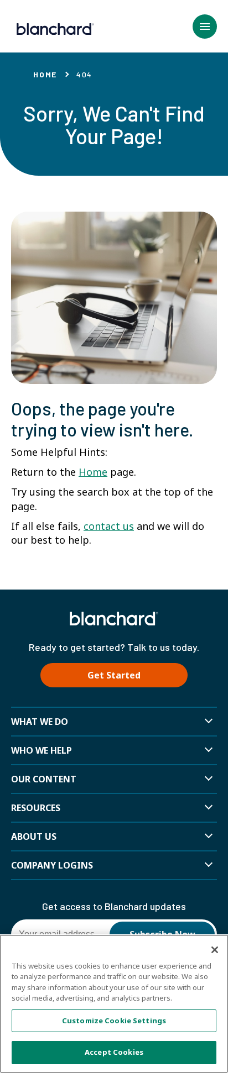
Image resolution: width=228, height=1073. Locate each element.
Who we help (41, 750)
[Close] (215, 950)
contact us (109, 526)
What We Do (39, 721)
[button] (205, 26)
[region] (114, 1003)
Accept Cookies (114, 1052)
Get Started (114, 675)
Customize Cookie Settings (114, 1020)
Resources (35, 807)
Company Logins (52, 865)
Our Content (43, 779)
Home (45, 74)
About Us (33, 836)
